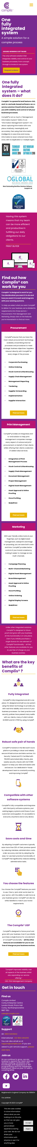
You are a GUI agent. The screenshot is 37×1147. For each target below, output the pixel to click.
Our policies (6, 1098)
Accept (28, 1123)
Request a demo (11, 70)
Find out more (18, 413)
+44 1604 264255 (21, 1038)
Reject (28, 1129)
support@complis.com (11, 1043)
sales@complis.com (10, 1013)
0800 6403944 (11, 1034)
